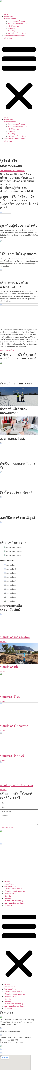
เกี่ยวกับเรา (8, 38)
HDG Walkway (13, 26)
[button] (19, 77)
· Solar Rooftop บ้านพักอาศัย (14, 891)
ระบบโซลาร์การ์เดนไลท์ (15, 637)
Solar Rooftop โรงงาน (16, 21)
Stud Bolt (11, 28)
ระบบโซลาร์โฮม (10, 696)
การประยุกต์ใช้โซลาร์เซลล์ (16, 785)
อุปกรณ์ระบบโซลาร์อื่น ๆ (17, 33)
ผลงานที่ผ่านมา (9, 16)
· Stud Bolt (8, 896)
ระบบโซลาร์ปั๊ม (9, 667)
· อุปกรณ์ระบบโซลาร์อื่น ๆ (13, 901)
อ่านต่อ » (3, 642)
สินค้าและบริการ (10, 19)
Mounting (11, 31)
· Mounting (8, 898)
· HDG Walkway (10, 894)
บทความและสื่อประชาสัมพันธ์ (14, 36)
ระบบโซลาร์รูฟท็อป (12, 755)
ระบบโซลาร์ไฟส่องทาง (14, 726)
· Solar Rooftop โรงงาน (13, 889)
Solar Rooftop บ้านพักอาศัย (18, 24)
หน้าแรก (7, 14)
